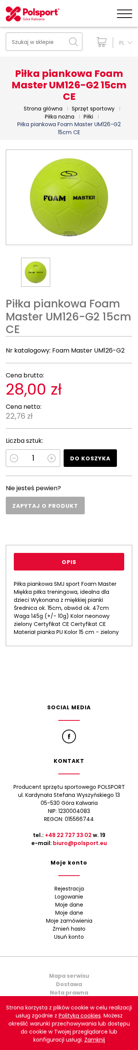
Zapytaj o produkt (45, 506)
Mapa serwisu (69, 976)
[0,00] (100, 42)
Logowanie (69, 896)
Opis (69, 562)
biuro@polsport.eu (80, 843)
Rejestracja (69, 888)
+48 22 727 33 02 (68, 835)
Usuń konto (69, 937)
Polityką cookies (80, 1015)
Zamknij (94, 1039)
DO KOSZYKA (90, 458)
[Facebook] (69, 736)
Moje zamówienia (69, 921)
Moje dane (69, 905)
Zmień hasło (69, 929)
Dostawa (69, 984)
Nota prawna (69, 992)
